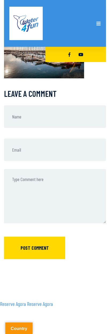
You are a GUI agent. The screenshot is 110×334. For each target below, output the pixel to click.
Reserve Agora (13, 304)
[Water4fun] (26, 23)
